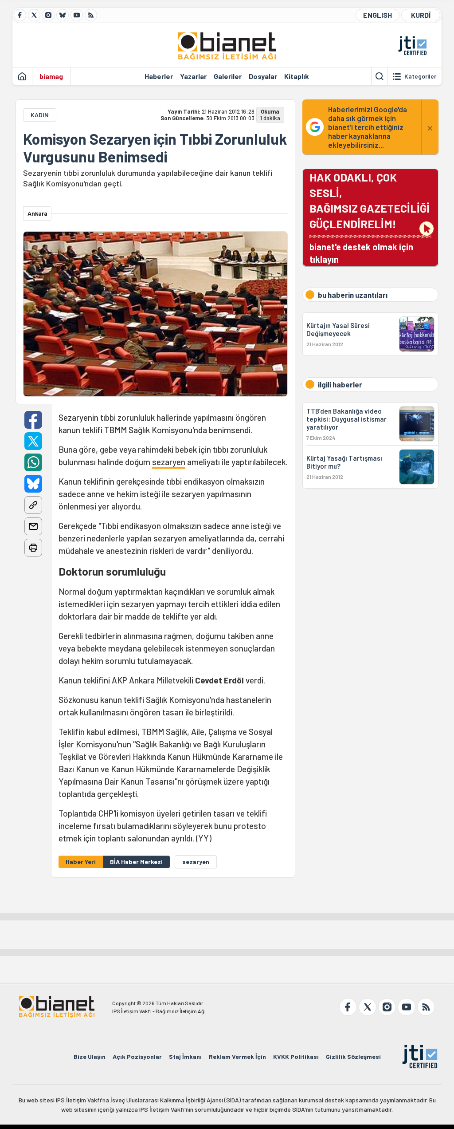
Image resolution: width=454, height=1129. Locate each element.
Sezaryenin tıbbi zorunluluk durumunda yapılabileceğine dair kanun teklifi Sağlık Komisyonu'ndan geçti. (147, 178)
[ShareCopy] (33, 505)
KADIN (40, 114)
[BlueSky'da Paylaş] (33, 484)
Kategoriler (420, 76)
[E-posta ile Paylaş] (33, 526)
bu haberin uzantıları (352, 294)
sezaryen (168, 462)
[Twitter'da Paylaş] (33, 441)
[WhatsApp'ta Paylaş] (33, 462)
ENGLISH (377, 15)
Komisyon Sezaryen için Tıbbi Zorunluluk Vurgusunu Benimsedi (155, 148)
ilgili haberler (340, 384)
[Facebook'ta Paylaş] (33, 420)
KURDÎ (421, 15)
